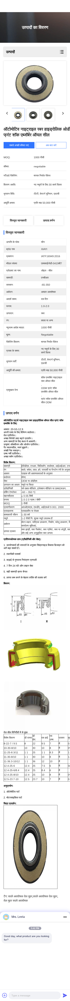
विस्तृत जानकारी (18, 220)
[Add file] (4, 995)
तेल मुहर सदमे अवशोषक (16, 900)
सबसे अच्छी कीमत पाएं (19, 145)
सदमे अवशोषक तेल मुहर (20, 896)
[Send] (65, 995)
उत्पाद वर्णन (49, 220)
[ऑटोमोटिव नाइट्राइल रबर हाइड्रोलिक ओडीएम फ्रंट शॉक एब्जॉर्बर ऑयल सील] (35, 83)
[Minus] (65, 917)
